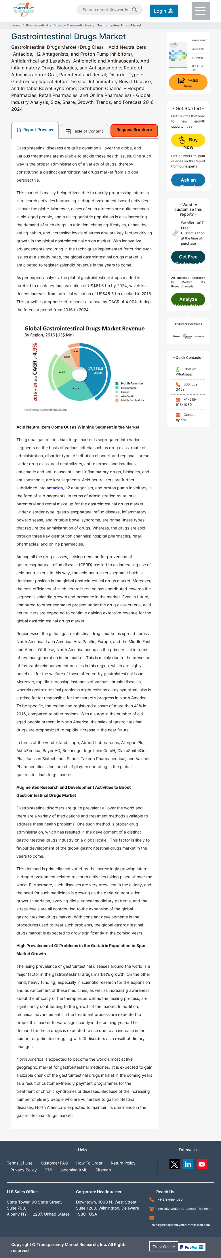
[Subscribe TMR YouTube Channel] (202, 1163)
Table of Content (87, 131)
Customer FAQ (54, 1162)
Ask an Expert (188, 181)
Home (16, 25)
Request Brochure (134, 129)
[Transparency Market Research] (24, 9)
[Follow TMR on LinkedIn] (188, 1163)
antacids (55, 487)
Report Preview (37, 129)
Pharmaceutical (37, 25)
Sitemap (103, 1169)
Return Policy (123, 1162)
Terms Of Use (20, 1162)
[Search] (134, 9)
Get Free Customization (188, 259)
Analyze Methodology (188, 301)
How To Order (89, 1162)
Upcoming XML (72, 1169)
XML (49, 1169)
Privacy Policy (23, 1169)
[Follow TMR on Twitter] (174, 1163)
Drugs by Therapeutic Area (72, 25)
